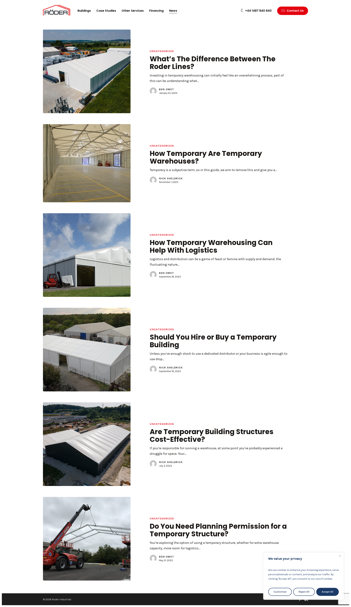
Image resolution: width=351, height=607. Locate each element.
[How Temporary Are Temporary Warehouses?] (87, 163)
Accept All (327, 591)
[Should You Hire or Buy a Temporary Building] (87, 349)
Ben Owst (166, 89)
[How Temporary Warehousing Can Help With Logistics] (87, 255)
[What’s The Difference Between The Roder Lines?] (87, 71)
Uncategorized (162, 51)
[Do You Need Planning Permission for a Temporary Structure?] (87, 539)
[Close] (340, 556)
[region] (303, 576)
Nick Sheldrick (171, 178)
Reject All (304, 591)
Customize (280, 591)
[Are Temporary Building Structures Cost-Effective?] (87, 444)
